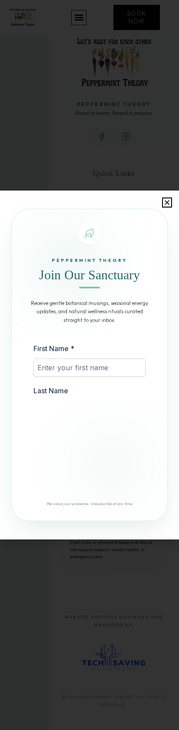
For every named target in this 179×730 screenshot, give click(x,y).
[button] (167, 202)
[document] (89, 365)
